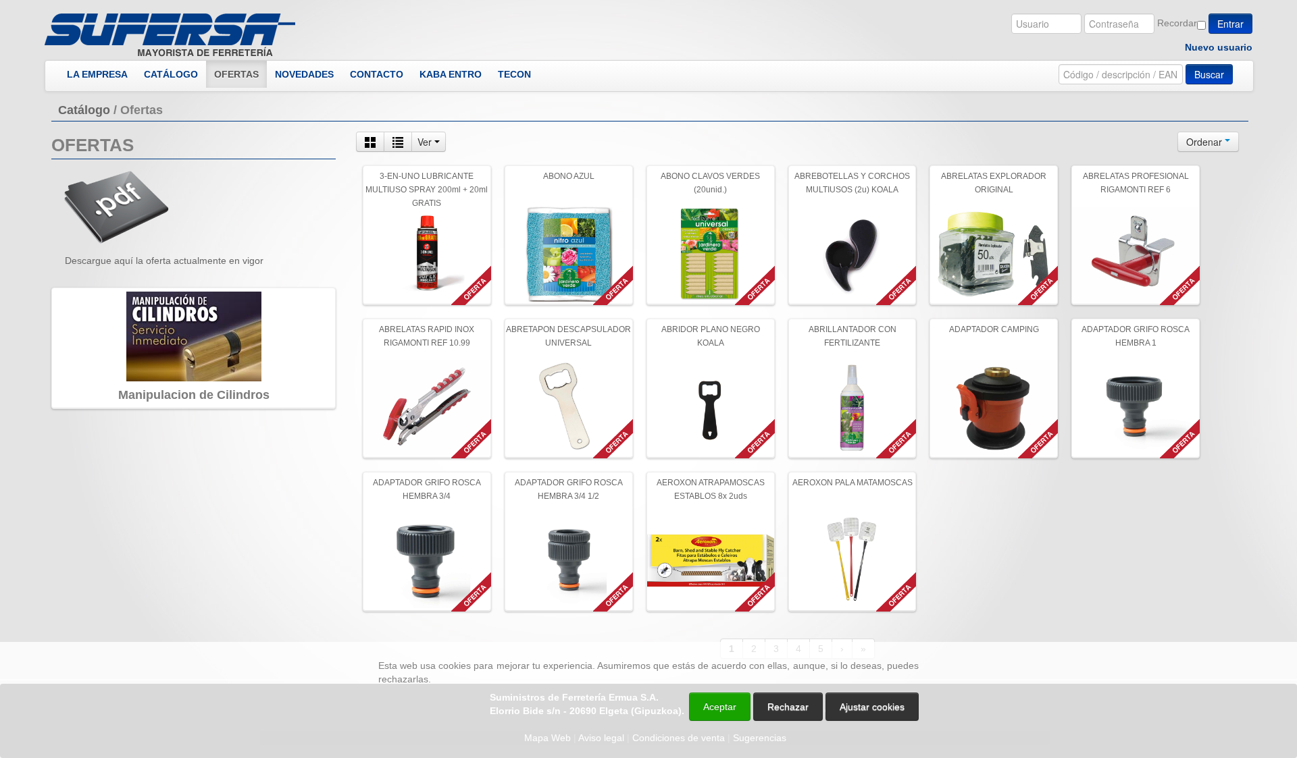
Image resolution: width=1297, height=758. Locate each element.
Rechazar (788, 706)
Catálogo (84, 110)
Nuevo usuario (1218, 47)
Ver (425, 141)
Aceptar (719, 706)
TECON (514, 74)
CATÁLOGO (171, 74)
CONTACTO (376, 74)
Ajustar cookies (1136, 629)
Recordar (1177, 23)
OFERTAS (236, 74)
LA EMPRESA (97, 74)
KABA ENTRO (450, 74)
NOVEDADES (304, 74)
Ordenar (1205, 141)
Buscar (1209, 74)
